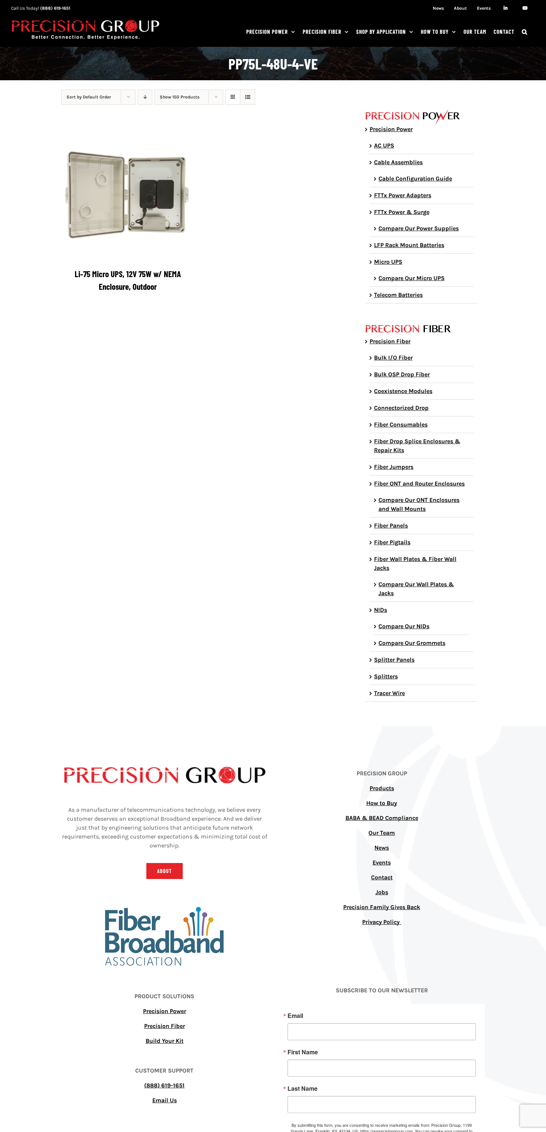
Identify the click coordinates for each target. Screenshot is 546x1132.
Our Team (381, 832)
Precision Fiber (390, 341)
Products (382, 788)
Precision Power (391, 129)
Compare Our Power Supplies (418, 228)
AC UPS (384, 145)
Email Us (164, 1100)
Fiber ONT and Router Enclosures (419, 483)
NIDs (380, 609)
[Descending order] (145, 97)
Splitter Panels (394, 659)
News (381, 847)
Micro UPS (388, 261)
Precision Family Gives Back (381, 907)
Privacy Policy (381, 921)
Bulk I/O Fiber (393, 357)
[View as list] (247, 97)
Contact (382, 877)
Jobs (382, 892)
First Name (302, 1052)
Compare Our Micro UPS (411, 278)
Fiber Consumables (401, 424)
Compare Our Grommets (411, 642)
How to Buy (381, 803)
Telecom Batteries (398, 294)
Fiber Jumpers (393, 466)
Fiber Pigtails (392, 542)
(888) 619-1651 (55, 8)
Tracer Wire (389, 693)
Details (127, 195)
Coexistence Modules (403, 391)
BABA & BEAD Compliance (381, 817)
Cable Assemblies (398, 162)
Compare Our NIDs (403, 626)
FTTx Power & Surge (401, 211)
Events (382, 862)
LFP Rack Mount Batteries (409, 245)
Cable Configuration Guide (415, 178)
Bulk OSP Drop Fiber (402, 374)
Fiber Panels (391, 525)
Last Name (302, 1089)
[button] (524, 31)
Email (295, 1016)
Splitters (386, 676)
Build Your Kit (164, 1040)
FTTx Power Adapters (402, 195)
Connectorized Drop (401, 407)
